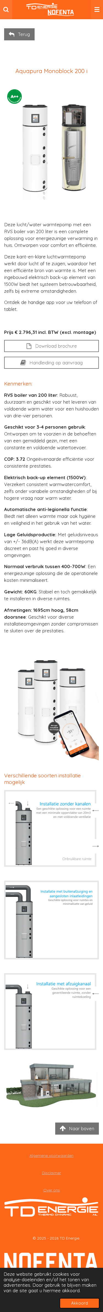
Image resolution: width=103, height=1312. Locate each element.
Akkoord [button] (79, 1303)
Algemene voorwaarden (52, 1155)
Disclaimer (51, 1172)
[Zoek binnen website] (6, 9)
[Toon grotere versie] (51, 828)
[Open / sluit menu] (97, 9)
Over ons (51, 1190)
